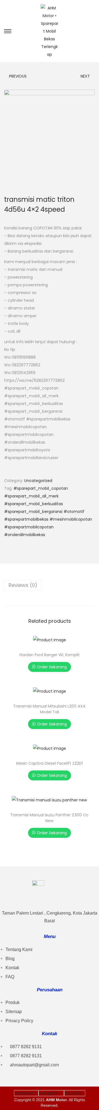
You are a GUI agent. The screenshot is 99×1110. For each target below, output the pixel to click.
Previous (18, 76)
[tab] (49, 585)
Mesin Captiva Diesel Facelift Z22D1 (49, 763)
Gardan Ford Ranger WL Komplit (49, 655)
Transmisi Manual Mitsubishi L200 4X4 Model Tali (49, 709)
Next (85, 76)
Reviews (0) (23, 585)
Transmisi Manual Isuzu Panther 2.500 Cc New (49, 817)
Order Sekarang (52, 667)
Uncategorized (38, 480)
